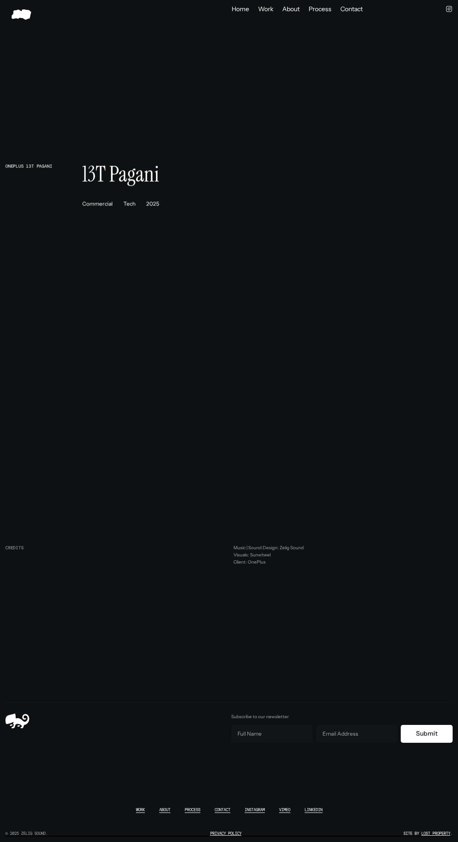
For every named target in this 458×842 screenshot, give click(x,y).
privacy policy (226, 833)
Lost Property (435, 833)
